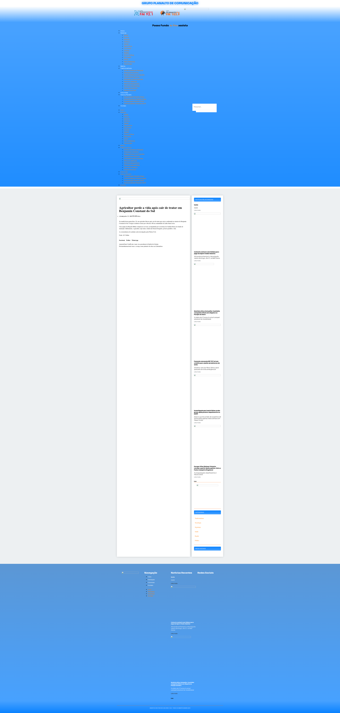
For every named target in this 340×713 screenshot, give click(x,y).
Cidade (126, 51)
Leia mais (197, 210)
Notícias (123, 33)
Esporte (127, 40)
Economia (127, 48)
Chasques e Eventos (131, 73)
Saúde (126, 44)
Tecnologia (128, 64)
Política (127, 42)
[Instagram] (208, 577)
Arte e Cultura (129, 55)
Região (126, 53)
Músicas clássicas (130, 82)
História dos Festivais (132, 77)
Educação (127, 57)
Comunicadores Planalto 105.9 (135, 104)
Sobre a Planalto (126, 95)
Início (123, 31)
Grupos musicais (130, 90)
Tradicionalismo (126, 68)
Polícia (126, 37)
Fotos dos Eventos (130, 88)
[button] (150, 108)
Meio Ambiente (129, 62)
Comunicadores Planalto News (135, 99)
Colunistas (124, 92)
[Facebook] (198, 577)
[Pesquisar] (194, 111)
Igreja (126, 35)
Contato (123, 106)
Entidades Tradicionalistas (133, 79)
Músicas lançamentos (132, 84)
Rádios (123, 66)
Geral (126, 59)
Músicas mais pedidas (132, 86)
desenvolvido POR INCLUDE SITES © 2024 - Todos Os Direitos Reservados (170, 708)
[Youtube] (205, 577)
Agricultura (128, 46)
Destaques (151, 579)
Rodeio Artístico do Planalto (134, 75)
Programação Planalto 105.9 (134, 101)
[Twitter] (202, 577)
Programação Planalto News (134, 97)
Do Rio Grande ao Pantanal (133, 70)
